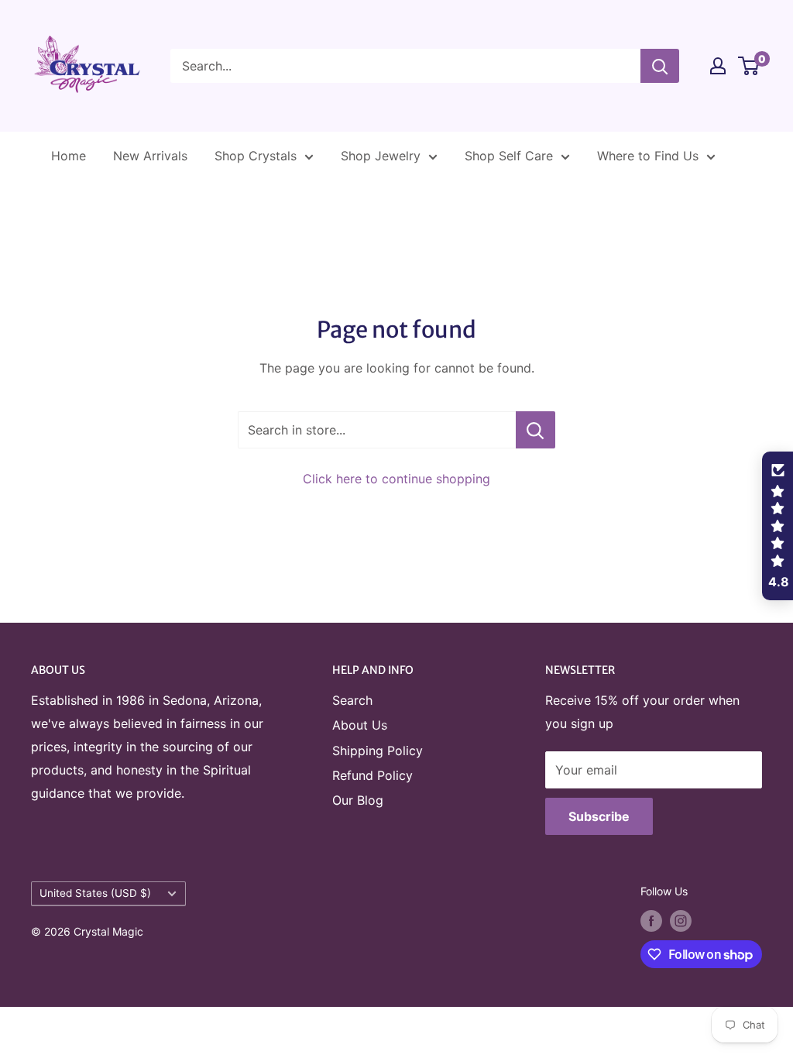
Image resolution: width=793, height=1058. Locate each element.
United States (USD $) (95, 893)
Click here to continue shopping (396, 478)
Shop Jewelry (381, 155)
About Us (359, 725)
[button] (777, 526)
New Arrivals (150, 155)
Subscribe (599, 816)
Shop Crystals (256, 155)
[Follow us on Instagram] (681, 921)
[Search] (659, 66)
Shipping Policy (377, 750)
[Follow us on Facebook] (651, 921)
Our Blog (357, 800)
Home (68, 155)
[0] (749, 66)
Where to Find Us (648, 155)
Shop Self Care (509, 155)
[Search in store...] (535, 429)
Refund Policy (372, 775)
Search (352, 700)
